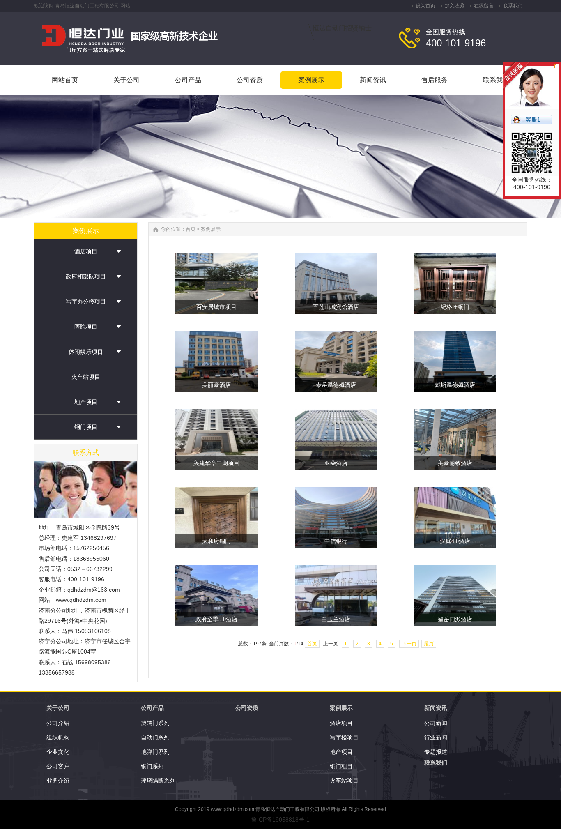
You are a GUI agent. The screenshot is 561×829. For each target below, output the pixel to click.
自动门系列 (155, 737)
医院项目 (85, 326)
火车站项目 (85, 376)
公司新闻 (435, 723)
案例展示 (211, 229)
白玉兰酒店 (336, 619)
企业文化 (57, 751)
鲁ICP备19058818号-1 (280, 819)
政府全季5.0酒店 (216, 619)
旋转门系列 (155, 723)
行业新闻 (435, 737)
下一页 (409, 644)
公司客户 (57, 766)
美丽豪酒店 (216, 385)
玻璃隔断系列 (158, 780)
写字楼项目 (344, 737)
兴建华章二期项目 (216, 463)
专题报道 (435, 751)
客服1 (533, 119)
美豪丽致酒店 (455, 463)
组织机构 (57, 737)
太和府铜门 (216, 541)
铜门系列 (152, 766)
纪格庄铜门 (455, 307)
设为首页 (425, 6)
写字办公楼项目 (86, 301)
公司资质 (246, 708)
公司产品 (152, 708)
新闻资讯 (435, 708)
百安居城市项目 (216, 307)
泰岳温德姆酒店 (336, 385)
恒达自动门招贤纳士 (342, 28)
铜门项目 (85, 427)
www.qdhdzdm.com (232, 809)
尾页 (429, 644)
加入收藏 (454, 6)
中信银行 (335, 541)
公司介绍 (57, 723)
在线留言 (484, 6)
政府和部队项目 (86, 276)
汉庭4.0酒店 (455, 541)
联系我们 (513, 6)
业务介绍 (57, 780)
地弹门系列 (155, 751)
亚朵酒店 (335, 463)
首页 (190, 229)
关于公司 (57, 708)
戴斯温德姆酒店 (455, 385)
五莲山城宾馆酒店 (336, 307)
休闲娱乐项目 (86, 351)
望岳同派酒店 (455, 619)
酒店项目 (85, 251)
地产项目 (85, 401)
